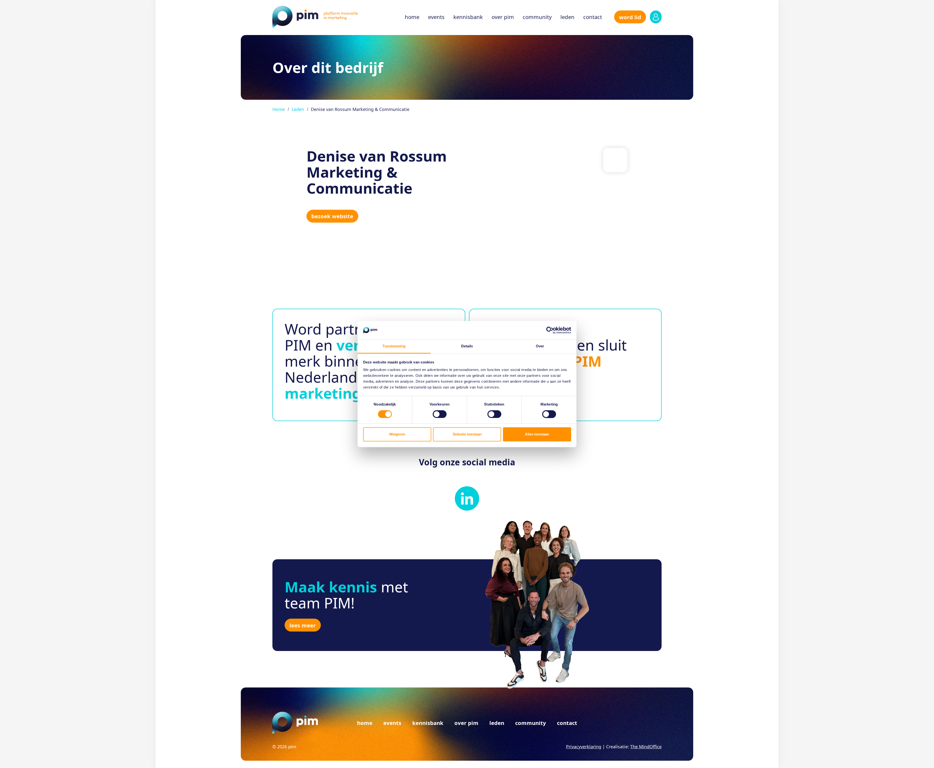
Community (537, 16)
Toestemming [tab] (393, 346)
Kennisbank (468, 16)
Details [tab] (467, 346)
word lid (630, 17)
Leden (567, 16)
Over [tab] (540, 346)
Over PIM (503, 16)
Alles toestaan (537, 434)
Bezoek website (332, 216)
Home (412, 16)
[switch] (440, 414)
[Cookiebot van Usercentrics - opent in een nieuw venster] (550, 330)
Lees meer (302, 625)
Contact (592, 16)
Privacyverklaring (583, 747)
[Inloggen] (656, 16)
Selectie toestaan (467, 434)
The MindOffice (646, 747)
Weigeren (397, 434)
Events (436, 16)
